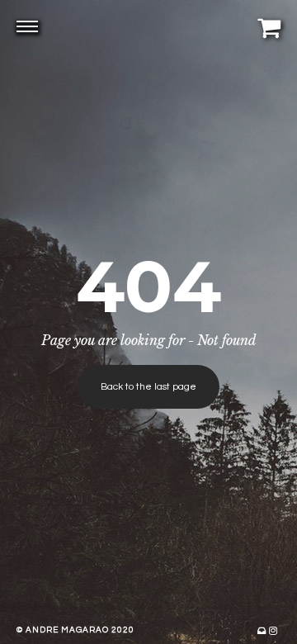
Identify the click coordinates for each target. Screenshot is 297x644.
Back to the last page (148, 386)
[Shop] (268, 27)
